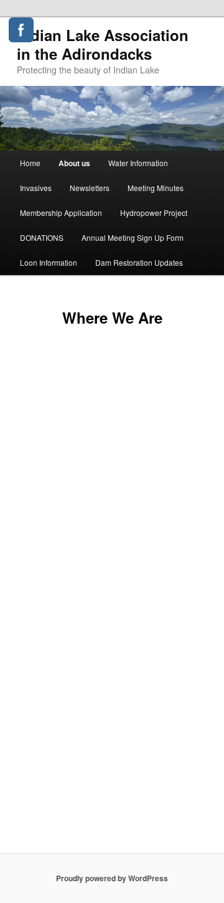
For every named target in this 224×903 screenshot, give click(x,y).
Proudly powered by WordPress (112, 878)
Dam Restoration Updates (139, 262)
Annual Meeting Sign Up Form (133, 237)
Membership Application (61, 212)
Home (30, 162)
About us (74, 163)
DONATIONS (41, 237)
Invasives (36, 187)
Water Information (138, 162)
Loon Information (48, 262)
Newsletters (90, 187)
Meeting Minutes (156, 187)
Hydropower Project (153, 212)
